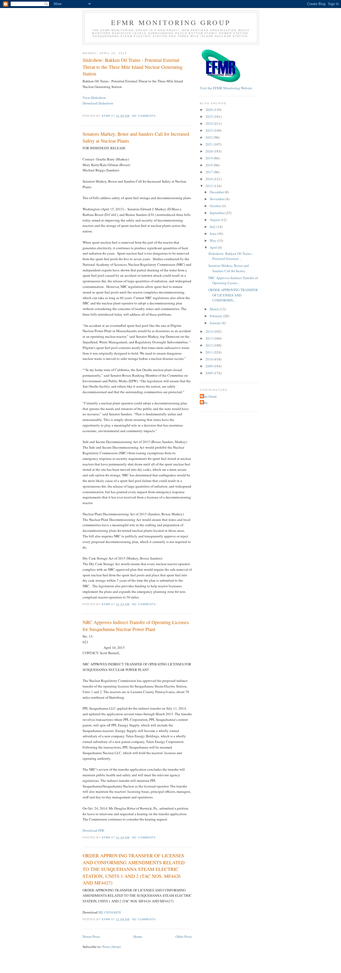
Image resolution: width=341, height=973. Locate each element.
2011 (209, 352)
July (213, 226)
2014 (209, 331)
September (218, 212)
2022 (209, 137)
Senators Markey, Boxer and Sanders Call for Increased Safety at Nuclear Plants (136, 137)
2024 (209, 123)
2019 (209, 158)
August (215, 219)
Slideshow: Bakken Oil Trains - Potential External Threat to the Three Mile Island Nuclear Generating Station (132, 67)
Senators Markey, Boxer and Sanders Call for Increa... (228, 268)
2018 (209, 165)
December (217, 192)
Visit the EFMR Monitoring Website (226, 88)
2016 (209, 178)
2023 (209, 130)
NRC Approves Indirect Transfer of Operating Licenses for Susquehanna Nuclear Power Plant (136, 625)
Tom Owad (209, 396)
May (213, 240)
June (213, 233)
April (214, 247)
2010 (209, 359)
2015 (209, 185)
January (216, 322)
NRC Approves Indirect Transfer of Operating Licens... (233, 280)
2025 (209, 116)
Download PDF (93, 830)
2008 (209, 373)
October (216, 205)
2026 (209, 109)
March (215, 309)
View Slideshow (94, 97)
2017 (209, 172)
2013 (209, 338)
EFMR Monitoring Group (170, 22)
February (216, 315)
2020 (209, 151)
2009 (209, 366)
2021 (209, 144)
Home (137, 936)
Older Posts (184, 936)
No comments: (144, 115)
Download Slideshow (98, 103)
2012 (209, 345)
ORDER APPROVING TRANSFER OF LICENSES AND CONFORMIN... (233, 295)
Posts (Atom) (111, 946)
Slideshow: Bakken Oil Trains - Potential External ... (230, 256)
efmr (204, 402)
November (217, 198)
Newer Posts (91, 936)
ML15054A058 (109, 912)
